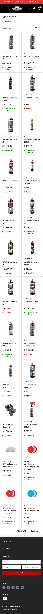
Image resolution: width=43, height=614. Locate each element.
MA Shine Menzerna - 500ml (32, 426)
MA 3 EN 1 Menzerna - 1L (10, 182)
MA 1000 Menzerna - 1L (10, 57)
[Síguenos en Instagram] (13, 587)
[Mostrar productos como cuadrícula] (36, 28)
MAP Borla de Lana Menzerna (9, 465)
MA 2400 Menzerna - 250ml (32, 140)
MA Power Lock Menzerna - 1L (30, 344)
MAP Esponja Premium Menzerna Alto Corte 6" (31, 466)
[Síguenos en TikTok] (22, 587)
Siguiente (34, 531)
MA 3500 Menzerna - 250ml (32, 263)
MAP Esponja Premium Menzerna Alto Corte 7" (9, 510)
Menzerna (6, 53)
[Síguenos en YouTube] (17, 587)
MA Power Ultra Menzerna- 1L (30, 386)
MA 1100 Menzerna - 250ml (10, 99)
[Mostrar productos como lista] (39, 28)
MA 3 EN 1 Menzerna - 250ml (32, 182)
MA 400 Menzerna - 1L (31, 303)
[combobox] (24, 567)
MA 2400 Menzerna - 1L (10, 140)
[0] (38, 8)
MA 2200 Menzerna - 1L (32, 99)
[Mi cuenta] (34, 8)
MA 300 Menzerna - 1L (9, 222)
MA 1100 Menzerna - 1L (32, 57)
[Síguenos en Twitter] (8, 587)
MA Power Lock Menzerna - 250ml (9, 386)
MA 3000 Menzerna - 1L (32, 222)
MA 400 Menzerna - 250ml (9, 344)
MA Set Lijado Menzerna (7, 426)
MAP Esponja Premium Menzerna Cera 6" (31, 510)
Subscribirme (21, 573)
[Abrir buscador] (29, 8)
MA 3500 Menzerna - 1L (10, 263)
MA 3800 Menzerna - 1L (10, 303)
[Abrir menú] (3, 8)
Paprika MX (13, 609)
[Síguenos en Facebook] (4, 587)
